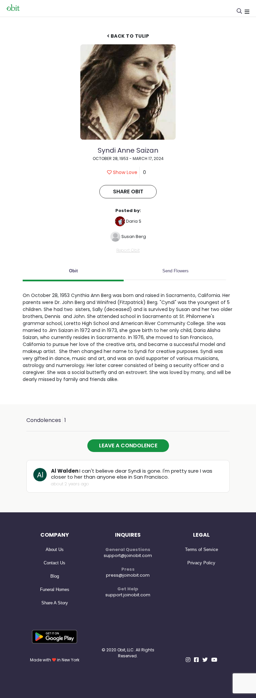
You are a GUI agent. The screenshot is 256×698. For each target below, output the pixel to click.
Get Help (127, 589)
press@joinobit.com (128, 575)
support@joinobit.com (128, 555)
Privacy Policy (201, 562)
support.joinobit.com (127, 595)
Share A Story (54, 602)
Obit (73, 270)
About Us (55, 549)
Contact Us (54, 562)
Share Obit (128, 191)
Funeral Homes (54, 589)
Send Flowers (175, 270)
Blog (54, 576)
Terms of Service (201, 549)
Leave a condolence (128, 445)
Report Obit (128, 250)
